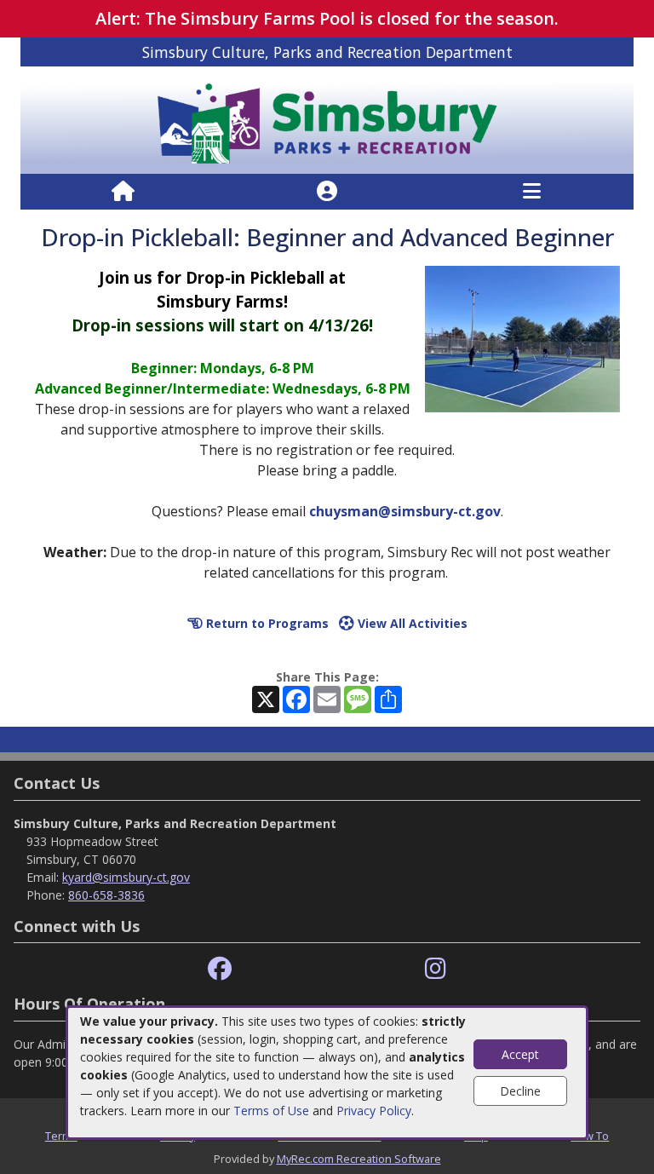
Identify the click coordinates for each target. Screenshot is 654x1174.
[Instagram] (435, 969)
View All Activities (411, 623)
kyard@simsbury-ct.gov (126, 877)
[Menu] (532, 192)
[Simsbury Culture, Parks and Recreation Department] (327, 119)
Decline (520, 1091)
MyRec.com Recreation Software (359, 1158)
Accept (520, 1054)
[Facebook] (220, 969)
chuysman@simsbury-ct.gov (405, 511)
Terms (61, 1135)
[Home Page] (123, 192)
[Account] (327, 192)
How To (590, 1135)
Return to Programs (266, 623)
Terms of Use (271, 1110)
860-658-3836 (106, 895)
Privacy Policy (373, 1110)
